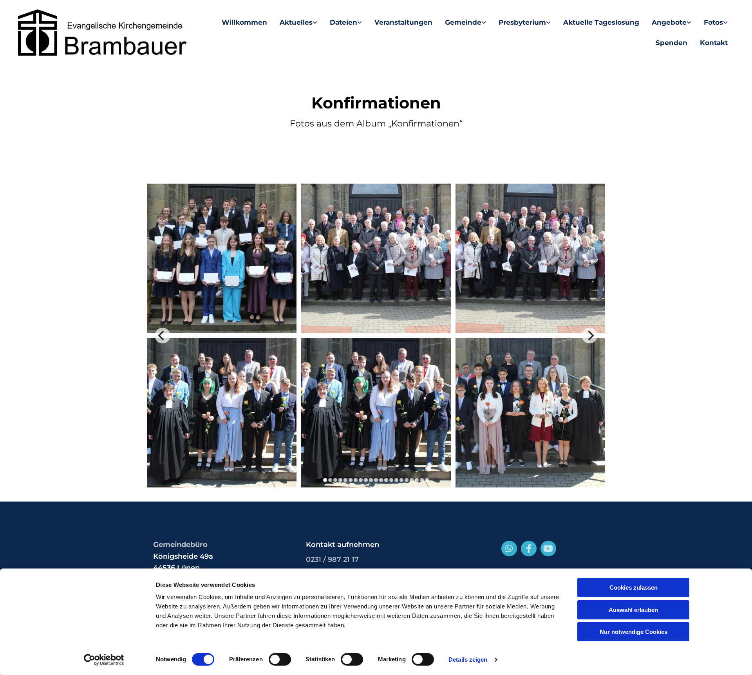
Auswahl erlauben (633, 609)
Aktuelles (296, 22)
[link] (298, 22)
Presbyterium (522, 22)
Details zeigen (467, 659)
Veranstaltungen (403, 22)
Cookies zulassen (633, 587)
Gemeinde (463, 22)
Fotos (713, 22)
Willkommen (244, 22)
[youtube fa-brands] (548, 548)
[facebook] (529, 548)
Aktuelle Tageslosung (601, 22)
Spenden (671, 43)
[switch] (280, 659)
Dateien (343, 22)
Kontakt (714, 43)
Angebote (669, 22)
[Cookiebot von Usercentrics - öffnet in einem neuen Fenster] (104, 660)
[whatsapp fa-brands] (509, 548)
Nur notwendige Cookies (633, 631)
